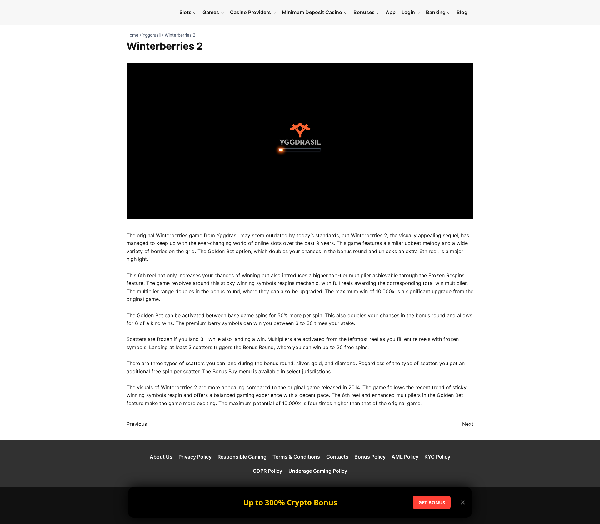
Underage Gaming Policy (317, 471)
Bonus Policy (370, 457)
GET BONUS (431, 502)
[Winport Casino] (151, 12)
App (391, 12)
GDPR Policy (267, 471)
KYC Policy (437, 457)
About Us (161, 457)
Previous (137, 424)
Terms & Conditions (296, 457)
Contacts (337, 457)
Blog (462, 12)
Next (467, 424)
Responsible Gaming (242, 457)
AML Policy (405, 457)
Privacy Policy (195, 457)
